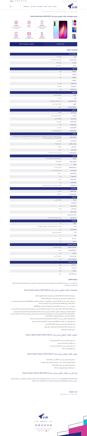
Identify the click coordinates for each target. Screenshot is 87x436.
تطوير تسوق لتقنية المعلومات (43, 430)
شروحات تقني (33, 6)
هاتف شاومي (68, 306)
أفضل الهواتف (55, 378)
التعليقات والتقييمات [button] (26, 44)
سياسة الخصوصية (43, 421)
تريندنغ (50, 6)
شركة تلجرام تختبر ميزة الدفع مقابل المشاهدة (69, 1)
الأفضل (45, 6)
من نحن (50, 421)
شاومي (70, 283)
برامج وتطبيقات (26, 6)
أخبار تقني (54, 6)
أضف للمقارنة (60, 44)
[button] (11, 6)
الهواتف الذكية (40, 6)
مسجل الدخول (68, 394)
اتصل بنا (36, 421)
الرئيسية (75, 11)
